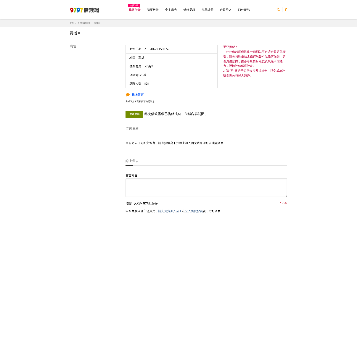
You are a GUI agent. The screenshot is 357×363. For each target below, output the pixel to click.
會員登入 (226, 9)
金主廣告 (171, 9)
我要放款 (153, 9)
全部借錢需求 (84, 23)
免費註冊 (207, 9)
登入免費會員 (194, 211)
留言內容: (132, 175)
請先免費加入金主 (170, 211)
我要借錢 (135, 8)
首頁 (72, 23)
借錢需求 (189, 9)
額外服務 (244, 9)
